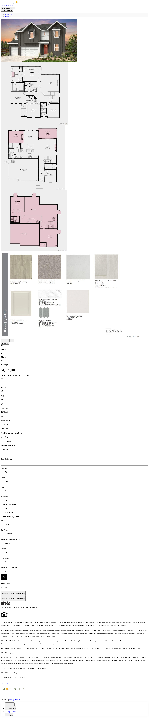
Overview (8, 14)
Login (3, 10)
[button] (74, 40)
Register (9, 10)
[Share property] (12, 340)
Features (8, 16)
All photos (5, 343)
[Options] (3, 340)
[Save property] (7, 340)
